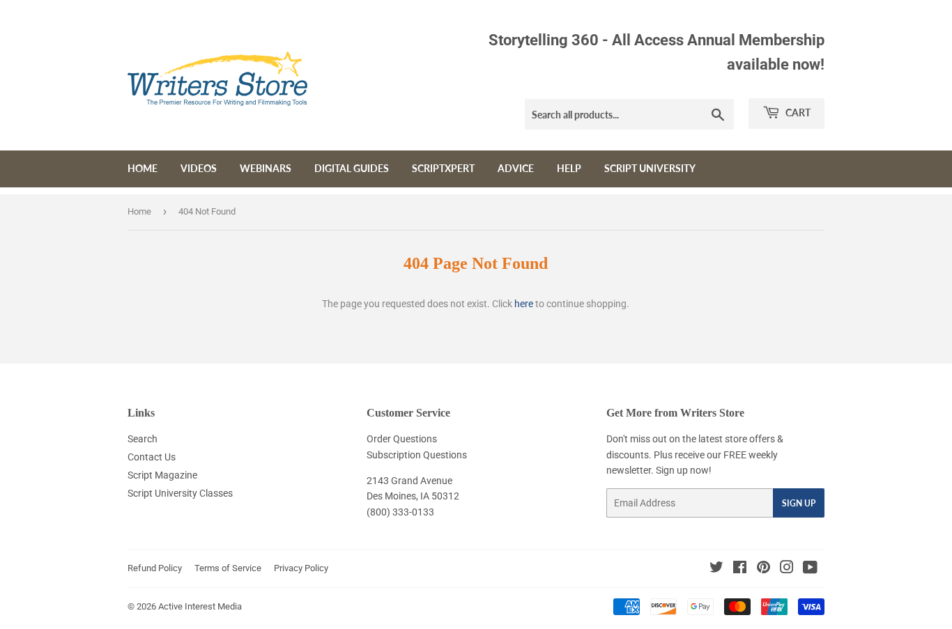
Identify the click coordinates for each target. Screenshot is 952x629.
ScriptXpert (443, 168)
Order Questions (402, 438)
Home (143, 168)
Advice (516, 168)
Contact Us (152, 457)
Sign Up (798, 503)
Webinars (265, 168)
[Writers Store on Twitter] (716, 569)
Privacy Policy (301, 568)
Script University (650, 168)
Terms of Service (227, 568)
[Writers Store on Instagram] (787, 569)
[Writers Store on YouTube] (810, 569)
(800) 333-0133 (400, 512)
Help (569, 168)
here (523, 303)
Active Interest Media (200, 606)
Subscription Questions (417, 454)
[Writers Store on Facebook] (739, 569)
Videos (199, 168)
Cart (797, 112)
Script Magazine (162, 475)
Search (143, 438)
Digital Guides (351, 168)
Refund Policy (155, 568)
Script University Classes (180, 493)
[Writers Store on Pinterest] (763, 569)
